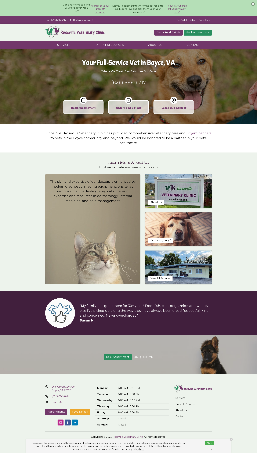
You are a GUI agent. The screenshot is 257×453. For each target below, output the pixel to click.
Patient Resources (109, 45)
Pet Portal (181, 20)
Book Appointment (197, 32)
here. (142, 449)
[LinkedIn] (75, 422)
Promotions (204, 20)
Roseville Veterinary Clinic (128, 436)
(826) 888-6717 (128, 82)
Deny (209, 449)
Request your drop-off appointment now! (177, 9)
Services (63, 45)
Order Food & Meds (168, 32)
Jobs (192, 20)
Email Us (57, 402)
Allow (209, 443)
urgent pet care (199, 133)
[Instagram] (61, 422)
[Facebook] (68, 422)
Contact (193, 45)
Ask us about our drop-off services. (100, 9)
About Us (155, 45)
